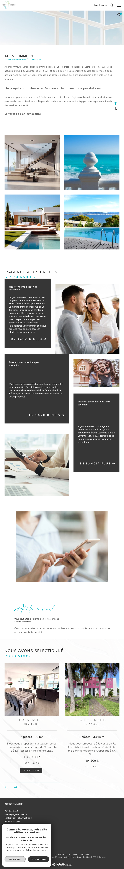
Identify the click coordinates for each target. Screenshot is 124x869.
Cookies (102, 855)
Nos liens (77, 855)
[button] (16, 785)
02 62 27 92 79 (11, 808)
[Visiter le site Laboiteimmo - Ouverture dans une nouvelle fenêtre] (62, 860)
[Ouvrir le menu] (119, 5)
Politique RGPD (89, 855)
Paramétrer (15, 859)
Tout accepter (39, 859)
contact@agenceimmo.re (16, 812)
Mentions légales (54, 855)
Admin (67, 855)
